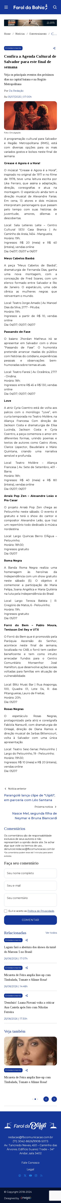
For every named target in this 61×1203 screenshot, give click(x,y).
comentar (30, 920)
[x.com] (25, 1175)
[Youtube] (30, 1175)
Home (7, 33)
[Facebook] (19, 1175)
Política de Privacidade (40, 911)
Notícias (20, 33)
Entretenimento (38, 33)
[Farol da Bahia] (30, 7)
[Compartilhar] (54, 48)
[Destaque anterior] (46, 1099)
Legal (30, 1169)
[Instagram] (36, 1175)
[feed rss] (41, 1175)
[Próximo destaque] (54, 1099)
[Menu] (6, 7)
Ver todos (51, 932)
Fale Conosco (30, 1162)
